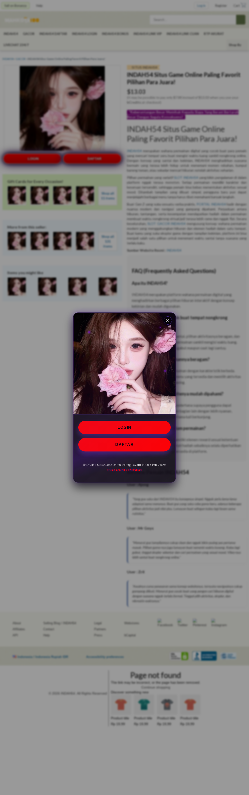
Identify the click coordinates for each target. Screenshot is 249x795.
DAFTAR (124, 445)
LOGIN (124, 427)
